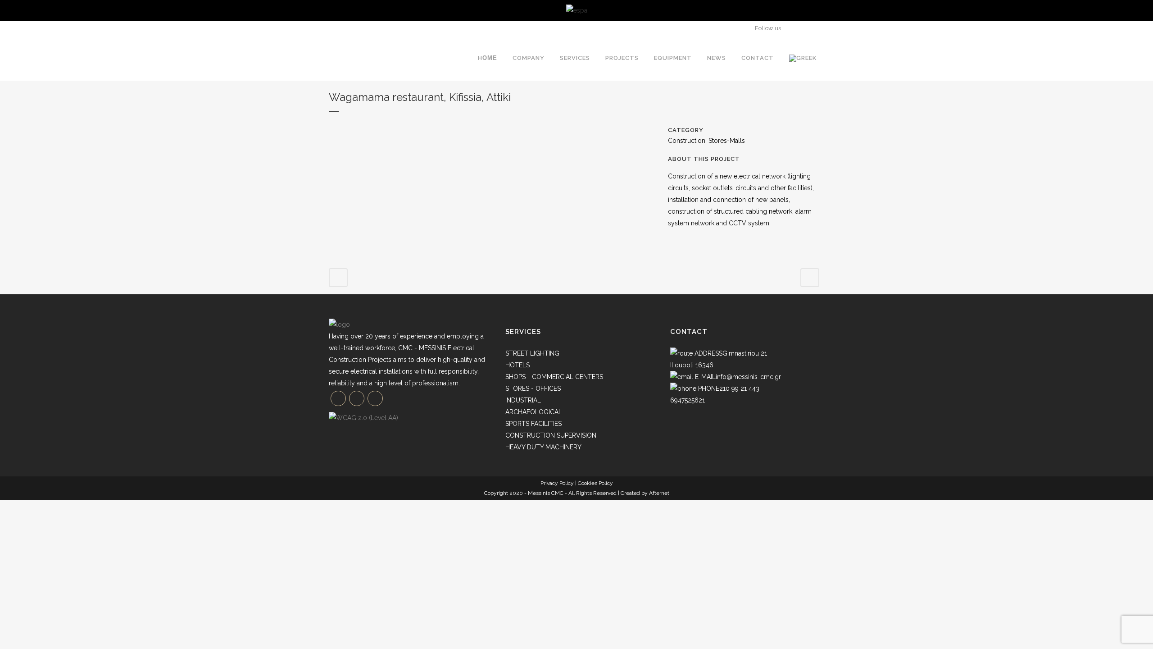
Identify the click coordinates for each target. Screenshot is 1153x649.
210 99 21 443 (739, 388)
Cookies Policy (595, 483)
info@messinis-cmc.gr (748, 376)
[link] (576, 10)
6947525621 (687, 400)
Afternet (659, 493)
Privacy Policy (557, 483)
